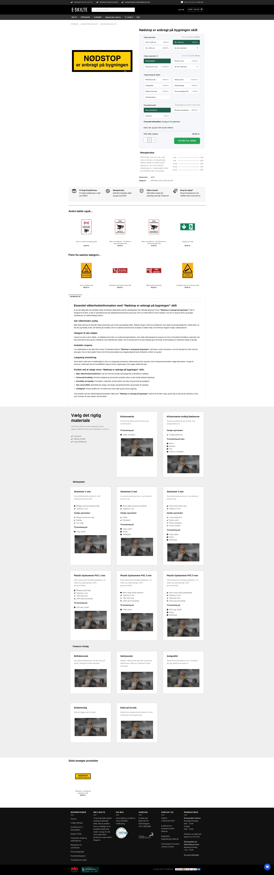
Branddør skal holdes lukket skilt (120, 285)
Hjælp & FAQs (76, 834)
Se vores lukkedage (191, 855)
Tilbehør (97, 17)
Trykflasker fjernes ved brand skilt (187, 285)
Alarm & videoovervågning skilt (86, 241)
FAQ (138, 17)
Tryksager (85, 17)
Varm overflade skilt (86, 285)
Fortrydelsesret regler (79, 860)
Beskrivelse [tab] (75, 296)
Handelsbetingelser (78, 856)
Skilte (74, 17)
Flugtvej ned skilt (187, 241)
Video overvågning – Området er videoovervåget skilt (120, 242)
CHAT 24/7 (200, 2)
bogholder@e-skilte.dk (169, 839)
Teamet (73, 819)
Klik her (197, 37)
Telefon (183, 196)
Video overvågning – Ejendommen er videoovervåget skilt (153, 242)
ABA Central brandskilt (153, 285)
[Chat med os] (267, 867)
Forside (74, 24)
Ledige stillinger (77, 823)
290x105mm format (157, 180)
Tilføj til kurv (187, 141)
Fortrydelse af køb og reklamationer (79, 839)
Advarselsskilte (108, 24)
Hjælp (130, 17)
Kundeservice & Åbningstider (77, 828)
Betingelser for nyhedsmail (76, 846)
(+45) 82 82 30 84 (168, 821)
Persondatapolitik (77, 852)
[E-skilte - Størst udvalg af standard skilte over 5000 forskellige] (79, 10)
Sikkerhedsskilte (89, 24)
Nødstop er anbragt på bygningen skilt (83, 792)
